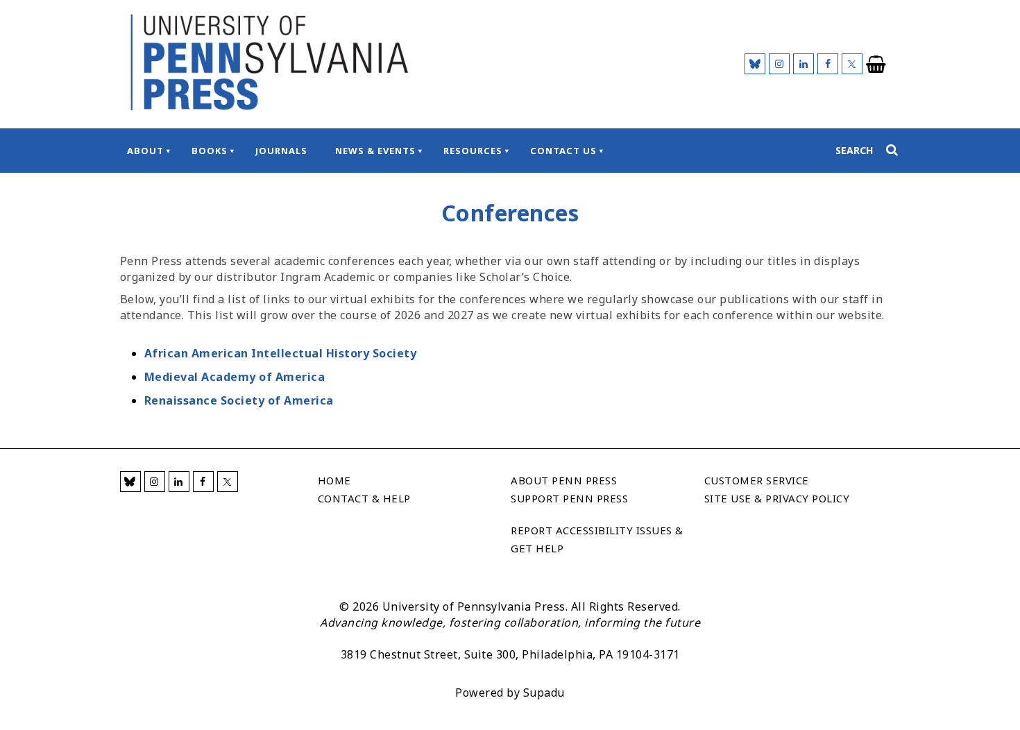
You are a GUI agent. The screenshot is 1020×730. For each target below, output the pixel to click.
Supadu (544, 692)
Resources (472, 150)
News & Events (375, 150)
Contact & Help (364, 498)
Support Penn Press (569, 498)
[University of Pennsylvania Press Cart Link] (876, 64)
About (145, 150)
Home (334, 480)
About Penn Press (564, 480)
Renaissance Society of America (239, 400)
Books (210, 150)
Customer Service (756, 480)
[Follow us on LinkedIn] (803, 63)
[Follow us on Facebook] (827, 63)
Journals (281, 150)
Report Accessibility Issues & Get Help (597, 539)
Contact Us (563, 150)
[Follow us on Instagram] (779, 63)
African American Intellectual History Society (280, 353)
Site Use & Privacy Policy (777, 498)
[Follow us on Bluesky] (755, 63)
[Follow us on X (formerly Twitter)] (852, 63)
